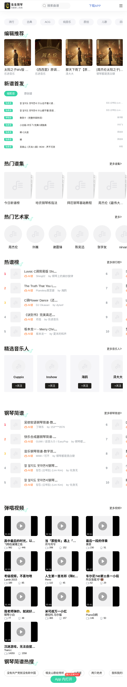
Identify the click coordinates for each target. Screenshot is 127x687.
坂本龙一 (41, 333)
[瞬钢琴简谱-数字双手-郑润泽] (117, 482)
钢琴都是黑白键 (105, 73)
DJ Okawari (43, 305)
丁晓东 (40, 427)
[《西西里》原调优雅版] (48, 52)
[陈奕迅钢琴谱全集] (80, 234)
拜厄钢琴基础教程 (79, 203)
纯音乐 (67, 21)
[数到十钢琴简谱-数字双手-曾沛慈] (117, 453)
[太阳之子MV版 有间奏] (17, 52)
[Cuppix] (18, 372)
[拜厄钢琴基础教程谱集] (80, 185)
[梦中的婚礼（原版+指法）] (117, 331)
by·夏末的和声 (58, 333)
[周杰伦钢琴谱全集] (13, 234)
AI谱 (30, 276)
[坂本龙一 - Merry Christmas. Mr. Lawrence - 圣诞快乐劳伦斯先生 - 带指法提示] (15, 331)
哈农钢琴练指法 (46, 203)
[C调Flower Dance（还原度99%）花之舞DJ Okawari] (15, 302)
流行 (11, 21)
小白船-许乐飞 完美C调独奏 (33, 125)
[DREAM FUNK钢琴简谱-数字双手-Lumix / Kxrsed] (117, 424)
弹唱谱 (8, 117)
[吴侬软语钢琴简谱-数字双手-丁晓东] (15, 424)
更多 (117, 217)
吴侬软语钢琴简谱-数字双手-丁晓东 (48, 422)
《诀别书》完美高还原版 (41, 315)
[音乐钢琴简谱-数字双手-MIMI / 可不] (15, 453)
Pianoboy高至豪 (45, 290)
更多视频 (114, 508)
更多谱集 (114, 163)
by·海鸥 (62, 290)
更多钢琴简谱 (112, 413)
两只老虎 (96, 672)
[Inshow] (51, 372)
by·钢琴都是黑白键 (82, 441)
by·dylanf (58, 305)
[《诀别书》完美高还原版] (15, 317)
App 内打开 (63, 679)
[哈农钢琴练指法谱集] (49, 185)
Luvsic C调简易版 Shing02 (42, 271)
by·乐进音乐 (51, 319)
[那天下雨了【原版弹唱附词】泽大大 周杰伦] (79, 52)
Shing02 (40, 276)
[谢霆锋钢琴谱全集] (57, 234)
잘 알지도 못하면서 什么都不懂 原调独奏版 (40, 110)
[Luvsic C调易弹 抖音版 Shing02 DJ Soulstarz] (117, 302)
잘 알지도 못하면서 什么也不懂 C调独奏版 (39, 103)
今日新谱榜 (12, 203)
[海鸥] (84, 372)
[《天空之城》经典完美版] (117, 317)
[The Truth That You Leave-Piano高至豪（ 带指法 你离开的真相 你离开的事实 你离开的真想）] (15, 288)
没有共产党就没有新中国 (21, 672)
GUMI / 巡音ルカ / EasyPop (52, 441)
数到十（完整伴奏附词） (32, 118)
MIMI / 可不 (42, 455)
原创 (86, 21)
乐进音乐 (9, 73)
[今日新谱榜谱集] (17, 185)
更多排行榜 (113, 262)
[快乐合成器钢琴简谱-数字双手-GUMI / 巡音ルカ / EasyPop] (15, 439)
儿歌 (104, 21)
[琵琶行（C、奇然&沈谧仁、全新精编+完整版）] (117, 288)
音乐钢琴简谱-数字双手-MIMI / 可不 (48, 451)
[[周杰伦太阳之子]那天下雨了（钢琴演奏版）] (109, 52)
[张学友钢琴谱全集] (102, 234)
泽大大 (70, 73)
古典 (29, 21)
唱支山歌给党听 (55, 672)
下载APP (95, 5)
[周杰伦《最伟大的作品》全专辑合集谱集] (111, 185)
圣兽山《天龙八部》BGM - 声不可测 (37, 147)
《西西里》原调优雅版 (50, 69)
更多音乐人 (113, 348)
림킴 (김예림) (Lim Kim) (49, 470)
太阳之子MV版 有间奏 (19, 69)
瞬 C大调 (24, 132)
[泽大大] (117, 372)
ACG (47, 21)
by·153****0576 (56, 427)
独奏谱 (8, 103)
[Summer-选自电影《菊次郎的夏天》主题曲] (117, 274)
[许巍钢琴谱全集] (35, 234)
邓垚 (38, 319)
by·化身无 (72, 470)
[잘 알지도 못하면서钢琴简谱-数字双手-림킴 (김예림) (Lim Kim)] (15, 468)
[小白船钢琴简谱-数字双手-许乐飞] (117, 468)
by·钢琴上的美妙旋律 (60, 276)
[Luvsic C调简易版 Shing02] (15, 274)
